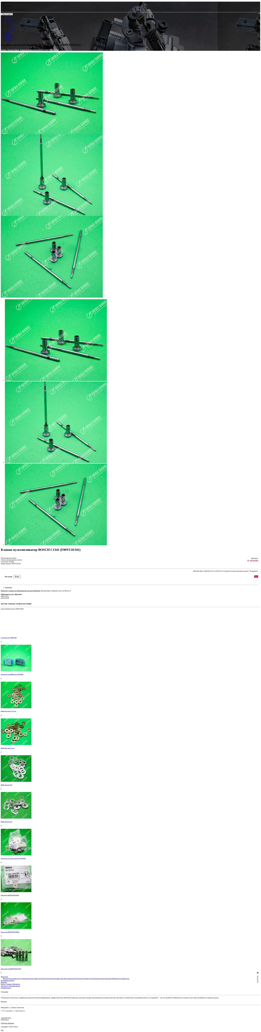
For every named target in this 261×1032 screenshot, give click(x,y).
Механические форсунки (12, 978)
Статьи (7, 38)
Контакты (8, 40)
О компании (9, 19)
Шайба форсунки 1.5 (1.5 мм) (8, 711)
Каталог (8, 34)
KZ (259, 13)
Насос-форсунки (70, 978)
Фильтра (4, 982)
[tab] (132, 587)
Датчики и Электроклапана (10, 986)
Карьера (12, 27)
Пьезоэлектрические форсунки (53, 978)
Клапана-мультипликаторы (102, 978)
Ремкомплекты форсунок (120, 978)
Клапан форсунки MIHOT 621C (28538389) (12, 674)
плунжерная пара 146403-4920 (9, 637)
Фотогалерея (9, 36)
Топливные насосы (7, 980)
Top (2, 1030)
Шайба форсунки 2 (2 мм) (7, 748)
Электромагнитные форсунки (31, 978)
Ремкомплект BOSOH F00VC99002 (10, 932)
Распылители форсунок (84, 978)
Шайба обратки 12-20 (6, 785)
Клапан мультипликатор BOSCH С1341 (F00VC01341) (39, 50)
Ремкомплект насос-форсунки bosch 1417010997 (13, 858)
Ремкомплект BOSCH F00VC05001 (10, 895)
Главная (7, 18)
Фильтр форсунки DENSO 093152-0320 (11, 968)
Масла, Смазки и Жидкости (10, 984)
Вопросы (12, 30)
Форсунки (4, 977)
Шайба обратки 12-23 (6, 821)
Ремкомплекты (6, 988)
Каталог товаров (13, 50)
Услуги (7, 32)
